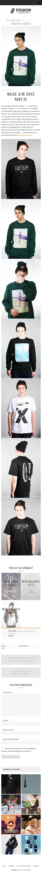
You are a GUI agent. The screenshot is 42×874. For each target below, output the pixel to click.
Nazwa (6, 720)
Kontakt (36, 866)
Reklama (11, 866)
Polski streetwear (23, 870)
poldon (12, 631)
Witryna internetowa (11, 739)
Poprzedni (15, 24)
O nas (4, 866)
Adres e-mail (8, 730)
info (26, 106)
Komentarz (8, 692)
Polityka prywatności (24, 866)
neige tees (8, 648)
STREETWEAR (15, 20)
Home (8, 20)
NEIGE (17, 108)
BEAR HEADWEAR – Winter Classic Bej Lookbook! (21, 659)
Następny (26, 24)
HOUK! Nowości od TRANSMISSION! (21, 672)
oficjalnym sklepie (25, 135)
